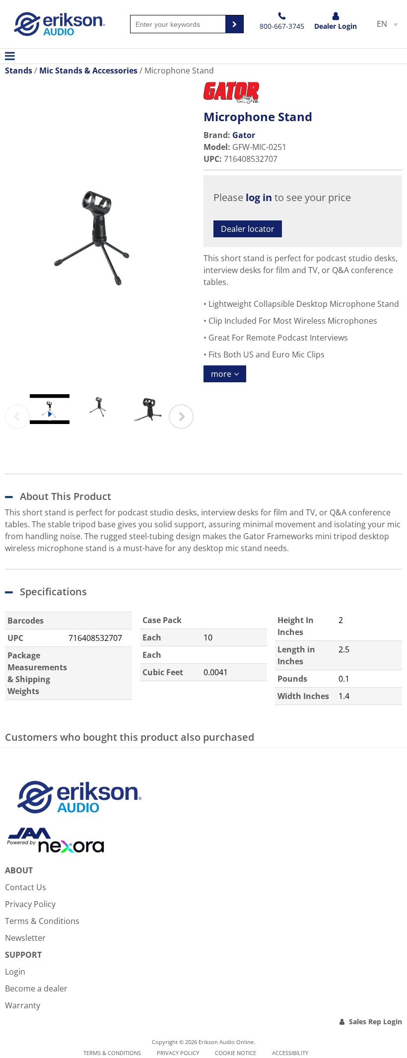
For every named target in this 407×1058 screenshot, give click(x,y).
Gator (243, 135)
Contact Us (25, 887)
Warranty (22, 1005)
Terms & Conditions (42, 921)
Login (15, 971)
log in (259, 197)
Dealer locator (247, 228)
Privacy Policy (30, 904)
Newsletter (25, 937)
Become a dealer (36, 988)
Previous (17, 416)
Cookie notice (235, 1053)
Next (181, 416)
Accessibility (290, 1053)
